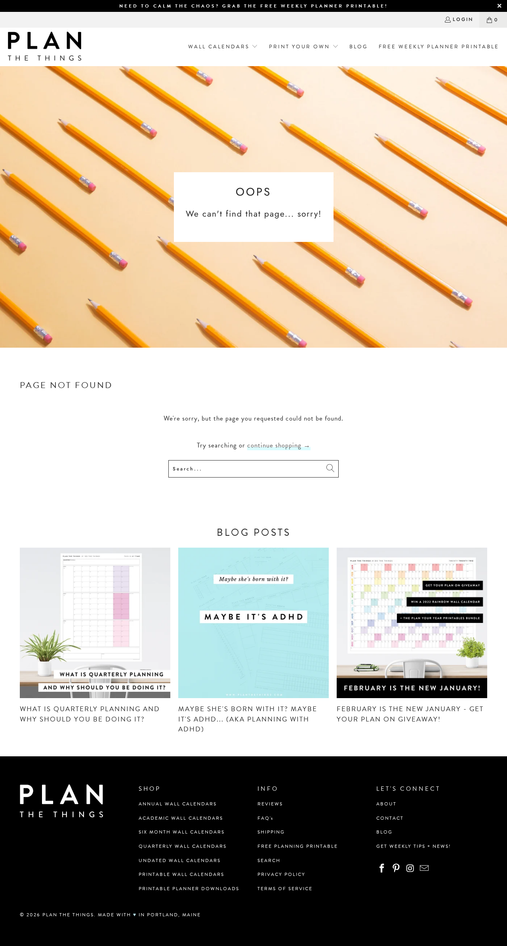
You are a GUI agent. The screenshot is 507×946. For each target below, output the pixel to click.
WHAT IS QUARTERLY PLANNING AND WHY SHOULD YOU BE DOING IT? (90, 714)
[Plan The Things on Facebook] (382, 869)
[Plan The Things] (44, 47)
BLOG (384, 832)
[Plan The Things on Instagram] (410, 869)
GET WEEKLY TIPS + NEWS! (413, 846)
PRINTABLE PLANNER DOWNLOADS (189, 888)
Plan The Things (68, 914)
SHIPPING (271, 832)
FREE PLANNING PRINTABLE (297, 846)
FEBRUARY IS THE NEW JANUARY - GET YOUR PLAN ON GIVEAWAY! (410, 714)
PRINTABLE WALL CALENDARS (181, 874)
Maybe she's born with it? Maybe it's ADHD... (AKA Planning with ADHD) (247, 719)
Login (463, 19)
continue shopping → (279, 445)
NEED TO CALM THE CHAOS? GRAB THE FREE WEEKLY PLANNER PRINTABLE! (253, 6)
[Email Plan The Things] (425, 869)
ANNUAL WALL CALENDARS (178, 803)
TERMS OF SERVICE (285, 888)
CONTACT (390, 818)
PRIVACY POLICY (281, 874)
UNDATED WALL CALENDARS (180, 860)
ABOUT (386, 803)
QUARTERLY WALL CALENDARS (183, 846)
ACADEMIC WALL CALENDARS (181, 818)
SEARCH (268, 860)
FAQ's (265, 818)
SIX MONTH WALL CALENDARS (182, 832)
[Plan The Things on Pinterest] (396, 869)
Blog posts (254, 532)
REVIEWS (270, 803)
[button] (220, 47)
